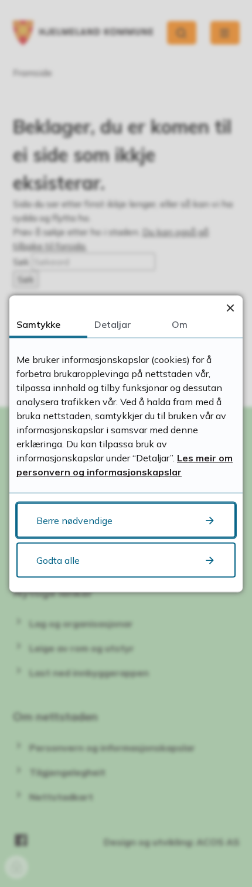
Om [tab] (180, 324)
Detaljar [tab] (112, 324)
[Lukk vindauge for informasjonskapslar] (230, 307)
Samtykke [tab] (38, 324)
